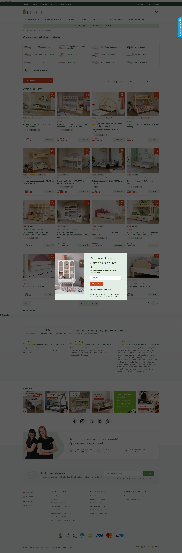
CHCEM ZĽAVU (96, 283)
